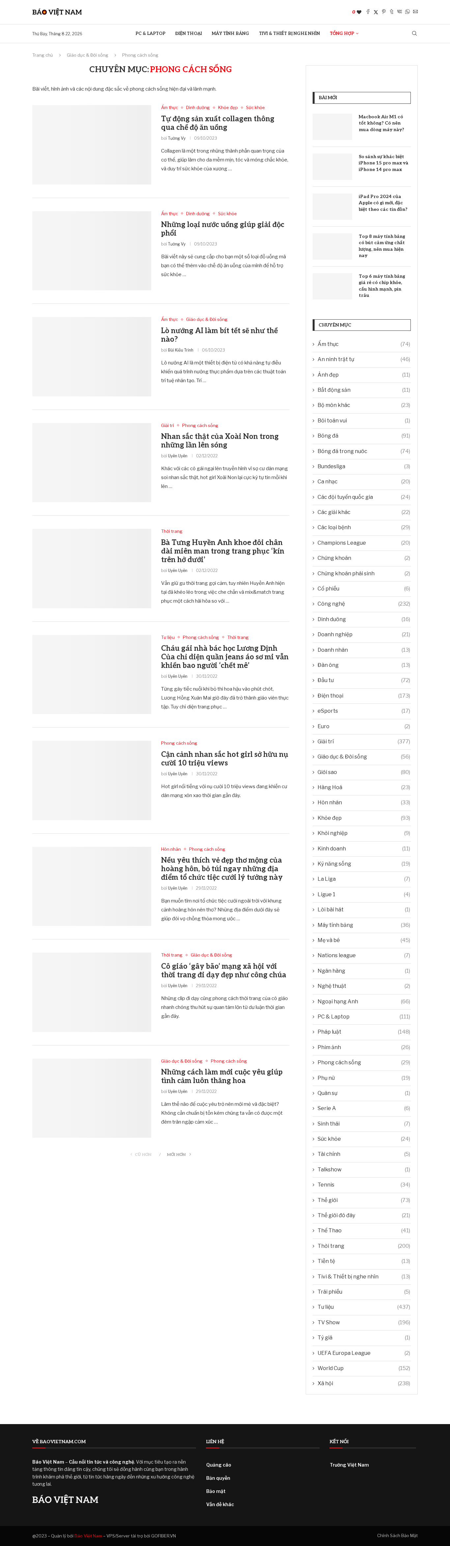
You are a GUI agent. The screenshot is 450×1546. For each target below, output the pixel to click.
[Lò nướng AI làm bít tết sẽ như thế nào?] (91, 356)
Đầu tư (364, 680)
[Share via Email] (415, 12)
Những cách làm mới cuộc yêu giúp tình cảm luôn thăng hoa (222, 1076)
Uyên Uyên (177, 455)
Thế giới (364, 1200)
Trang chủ (42, 55)
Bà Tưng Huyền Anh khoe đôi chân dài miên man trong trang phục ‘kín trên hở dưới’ (222, 551)
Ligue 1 (364, 894)
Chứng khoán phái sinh (364, 573)
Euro (364, 726)
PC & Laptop (150, 33)
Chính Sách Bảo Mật (397, 1535)
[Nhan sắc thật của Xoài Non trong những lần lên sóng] (91, 462)
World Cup (364, 1368)
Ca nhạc (364, 481)
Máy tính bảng (230, 33)
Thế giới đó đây (364, 1215)
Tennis (364, 1185)
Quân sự (364, 1093)
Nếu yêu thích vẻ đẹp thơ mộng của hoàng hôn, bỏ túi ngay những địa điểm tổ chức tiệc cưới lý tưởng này (222, 869)
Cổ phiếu (364, 589)
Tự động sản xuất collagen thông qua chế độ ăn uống (217, 123)
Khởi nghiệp (364, 833)
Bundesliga (364, 466)
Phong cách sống (364, 1062)
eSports (364, 711)
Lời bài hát (364, 909)
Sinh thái (364, 1124)
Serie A (364, 1108)
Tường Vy (176, 138)
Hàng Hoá (364, 787)
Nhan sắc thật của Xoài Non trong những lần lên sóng (220, 440)
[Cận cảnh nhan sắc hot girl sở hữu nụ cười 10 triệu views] (91, 780)
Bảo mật (216, 1491)
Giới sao (364, 772)
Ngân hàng (364, 971)
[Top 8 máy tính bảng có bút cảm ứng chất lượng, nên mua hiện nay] (332, 246)
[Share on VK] (399, 12)
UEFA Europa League (364, 1353)
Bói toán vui (364, 420)
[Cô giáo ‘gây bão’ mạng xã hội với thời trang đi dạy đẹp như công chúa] (91, 992)
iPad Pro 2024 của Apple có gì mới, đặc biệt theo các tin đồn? (383, 203)
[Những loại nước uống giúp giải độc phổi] (91, 250)
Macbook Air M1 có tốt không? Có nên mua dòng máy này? (381, 123)
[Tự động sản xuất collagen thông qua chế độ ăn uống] (91, 144)
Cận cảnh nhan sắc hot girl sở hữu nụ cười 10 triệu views (224, 758)
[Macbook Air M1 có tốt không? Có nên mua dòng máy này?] (332, 127)
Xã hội (364, 1383)
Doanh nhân (364, 650)
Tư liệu (364, 1307)
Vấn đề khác (220, 1504)
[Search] (414, 34)
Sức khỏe (364, 1139)
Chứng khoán (364, 558)
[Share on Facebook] (368, 12)
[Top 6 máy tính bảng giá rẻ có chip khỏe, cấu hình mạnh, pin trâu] (332, 286)
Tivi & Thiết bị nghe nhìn (289, 33)
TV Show (364, 1322)
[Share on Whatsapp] (407, 12)
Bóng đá (364, 436)
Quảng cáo (218, 1465)
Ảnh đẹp (364, 375)
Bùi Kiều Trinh (180, 350)
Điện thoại (188, 33)
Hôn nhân (364, 802)
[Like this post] (359, 12)
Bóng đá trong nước (364, 451)
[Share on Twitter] (376, 12)
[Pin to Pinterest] (383, 12)
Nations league (364, 955)
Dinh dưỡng (364, 619)
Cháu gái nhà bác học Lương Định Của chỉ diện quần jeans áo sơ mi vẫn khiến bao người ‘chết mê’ (225, 657)
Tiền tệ (364, 1261)
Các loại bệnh (364, 527)
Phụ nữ (364, 1078)
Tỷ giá (364, 1337)
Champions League (364, 543)
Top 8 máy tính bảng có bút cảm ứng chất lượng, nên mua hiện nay (382, 246)
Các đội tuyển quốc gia (364, 497)
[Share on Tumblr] (391, 12)
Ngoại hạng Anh (364, 1001)
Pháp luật (364, 1032)
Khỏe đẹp (364, 818)
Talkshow (364, 1169)
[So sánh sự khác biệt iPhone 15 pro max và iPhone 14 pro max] (332, 167)
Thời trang (364, 1246)
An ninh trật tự (364, 359)
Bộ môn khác (364, 405)
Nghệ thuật (364, 986)
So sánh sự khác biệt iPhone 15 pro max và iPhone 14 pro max (383, 163)
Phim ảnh (364, 1047)
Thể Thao (364, 1230)
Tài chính (364, 1154)
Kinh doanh (364, 848)
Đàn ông (364, 665)
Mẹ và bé (364, 940)
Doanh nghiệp (364, 634)
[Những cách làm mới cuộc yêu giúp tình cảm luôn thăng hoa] (91, 1098)
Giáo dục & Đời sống (87, 55)
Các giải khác (364, 512)
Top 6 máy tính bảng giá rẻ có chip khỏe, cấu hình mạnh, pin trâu (382, 286)
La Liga (364, 879)
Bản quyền (218, 1478)
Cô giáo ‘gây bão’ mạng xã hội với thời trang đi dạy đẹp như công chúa (223, 970)
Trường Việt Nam (349, 1465)
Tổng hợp (342, 33)
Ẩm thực (364, 344)
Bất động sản (364, 390)
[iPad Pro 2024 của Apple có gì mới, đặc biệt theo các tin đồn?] (332, 206)
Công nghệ (364, 604)
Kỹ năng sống (364, 864)
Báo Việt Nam (88, 1535)
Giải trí (364, 741)
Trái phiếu (364, 1292)
